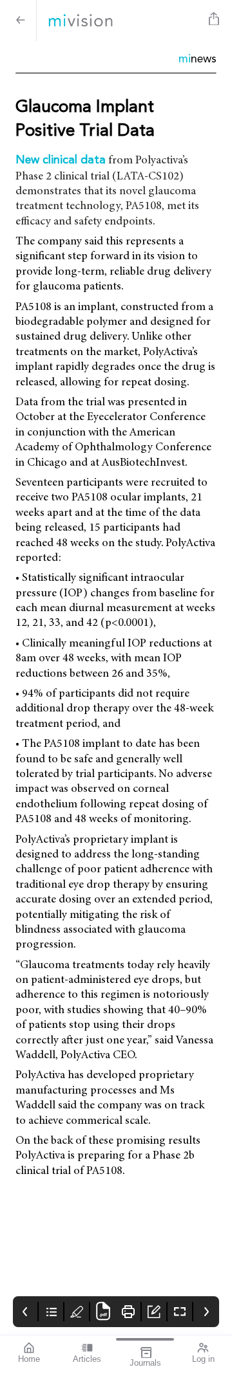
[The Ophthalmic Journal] (120, 20)
